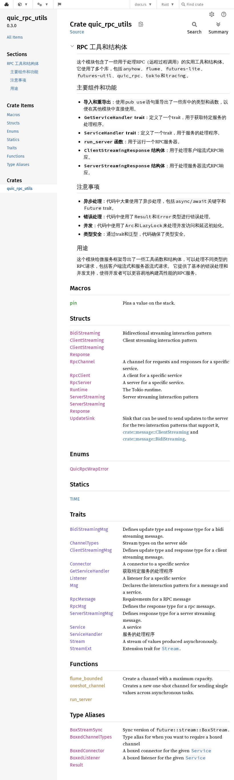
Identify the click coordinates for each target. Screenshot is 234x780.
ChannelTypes (84, 543)
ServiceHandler (86, 634)
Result (76, 765)
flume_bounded (86, 678)
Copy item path (141, 24)
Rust (165, 4)
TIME (75, 499)
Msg (74, 585)
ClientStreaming (87, 340)
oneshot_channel (87, 685)
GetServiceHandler (89, 571)
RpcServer (80, 382)
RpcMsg (78, 606)
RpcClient (80, 375)
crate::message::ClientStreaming (156, 432)
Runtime (79, 389)
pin (73, 303)
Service (77, 627)
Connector (80, 564)
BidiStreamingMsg (89, 529)
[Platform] (43, 4)
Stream (77, 641)
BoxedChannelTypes (91, 737)
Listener (78, 578)
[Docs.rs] (6, 4)
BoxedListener (85, 758)
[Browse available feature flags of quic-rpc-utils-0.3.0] (59, 4)
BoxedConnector (87, 750)
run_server (81, 699)
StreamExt (81, 648)
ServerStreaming (87, 397)
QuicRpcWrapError (89, 469)
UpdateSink (82, 418)
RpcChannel (82, 361)
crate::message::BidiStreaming (154, 439)
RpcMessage (83, 599)
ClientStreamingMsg (91, 550)
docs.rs (140, 4)
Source (77, 32)
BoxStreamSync (86, 730)
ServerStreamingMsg (91, 613)
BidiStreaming (85, 333)
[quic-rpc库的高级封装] (23, 4)
